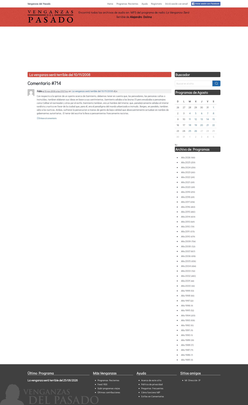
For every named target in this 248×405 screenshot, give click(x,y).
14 (207, 119)
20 (201, 124)
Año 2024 (188, 167)
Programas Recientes (127, 3)
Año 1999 (187, 290)
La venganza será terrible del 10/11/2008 (59, 74)
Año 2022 (188, 177)
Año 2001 (187, 280)
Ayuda (145, 3)
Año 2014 (188, 216)
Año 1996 (187, 305)
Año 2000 (188, 285)
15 (213, 119)
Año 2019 (188, 191)
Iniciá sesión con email (176, 3)
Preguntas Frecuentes (152, 388)
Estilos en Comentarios (152, 396)
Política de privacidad (152, 384)
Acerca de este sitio (151, 380)
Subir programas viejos (109, 388)
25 (190, 130)
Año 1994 (188, 315)
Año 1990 (187, 335)
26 (195, 130)
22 (213, 124)
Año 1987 (187, 349)
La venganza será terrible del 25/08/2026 (53, 380)
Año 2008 (188, 246)
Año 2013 (188, 221)
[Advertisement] (124, 48)
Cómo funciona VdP (150, 392)
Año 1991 (187, 330)
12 (196, 119)
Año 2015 (188, 211)
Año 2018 (187, 196)
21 (208, 124)
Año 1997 (187, 300)
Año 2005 (188, 261)
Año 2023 (188, 172)
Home (110, 3)
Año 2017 (188, 201)
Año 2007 (188, 251)
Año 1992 (187, 325)
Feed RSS (102, 384)
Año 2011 (188, 231)
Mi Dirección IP (192, 380)
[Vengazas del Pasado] (50, 22)
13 (202, 119)
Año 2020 (188, 187)
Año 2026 (188, 157)
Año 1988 (187, 344)
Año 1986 (187, 354)
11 (190, 119)
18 (190, 124)
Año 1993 (188, 320)
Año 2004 (188, 265)
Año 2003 (188, 270)
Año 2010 (188, 236)
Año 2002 (188, 275)
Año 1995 (187, 310)
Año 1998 (187, 295)
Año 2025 (188, 162)
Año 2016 (188, 206)
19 (196, 124)
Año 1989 (187, 340)
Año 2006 (188, 256)
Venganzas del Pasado (39, 3)
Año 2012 (187, 226)
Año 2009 (188, 241)
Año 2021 (187, 182)
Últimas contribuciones (109, 392)
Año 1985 (187, 359)
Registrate (156, 3)
